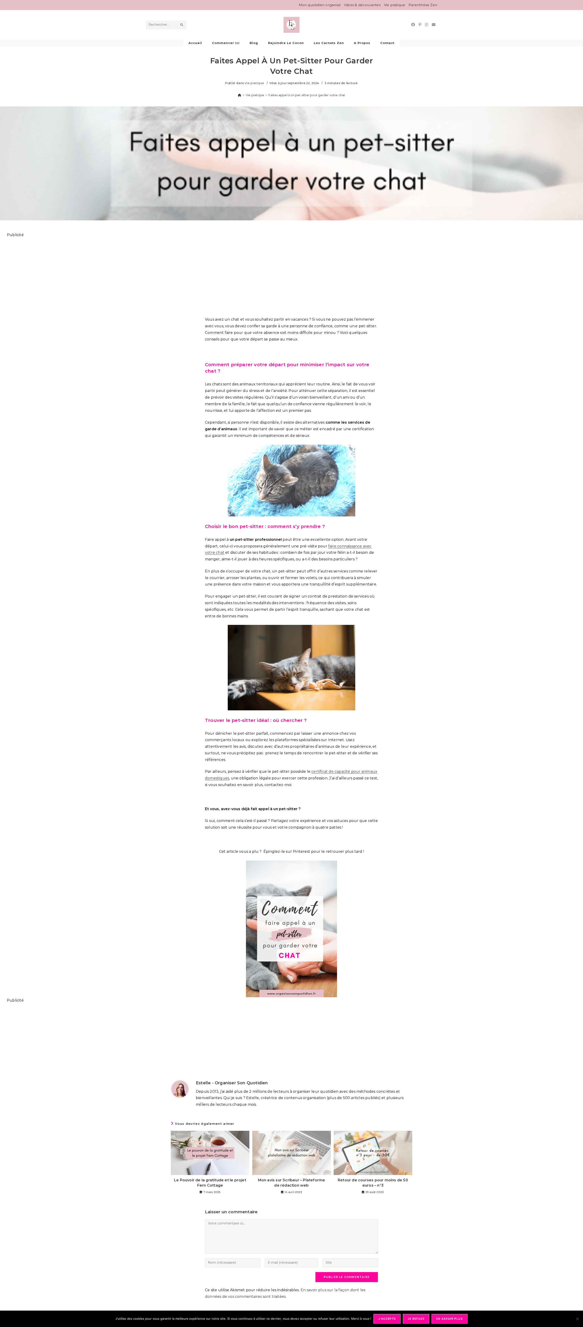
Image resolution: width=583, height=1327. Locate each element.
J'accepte (387, 1318)
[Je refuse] (577, 1319)
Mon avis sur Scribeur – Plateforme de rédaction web (291, 1182)
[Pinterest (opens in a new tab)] (420, 25)
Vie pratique (394, 5)
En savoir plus (449, 1318)
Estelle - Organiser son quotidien (232, 1082)
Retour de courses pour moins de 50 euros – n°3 (373, 1182)
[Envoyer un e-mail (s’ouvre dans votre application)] (433, 25)
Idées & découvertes (362, 5)
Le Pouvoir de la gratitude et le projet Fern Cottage (210, 1182)
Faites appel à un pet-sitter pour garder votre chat (306, 95)
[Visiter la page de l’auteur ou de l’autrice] (180, 1089)
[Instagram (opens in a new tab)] (426, 25)
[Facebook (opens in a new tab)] (413, 25)
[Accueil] (239, 95)
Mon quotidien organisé (320, 5)
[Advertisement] (143, 274)
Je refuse (416, 1318)
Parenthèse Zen (423, 5)
